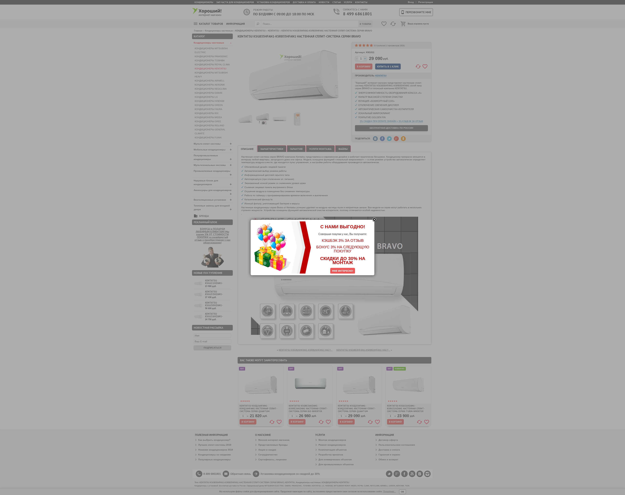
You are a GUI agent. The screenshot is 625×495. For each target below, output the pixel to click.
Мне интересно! (342, 270)
